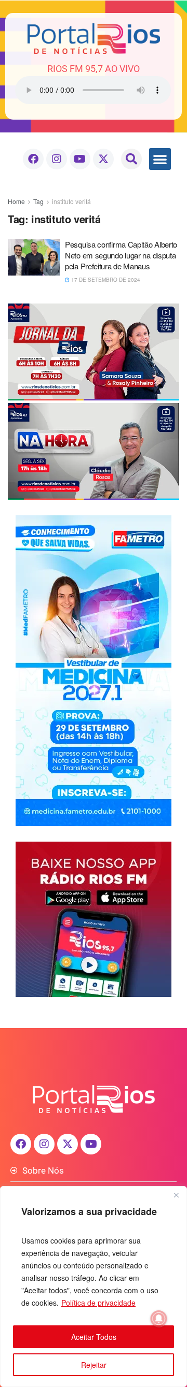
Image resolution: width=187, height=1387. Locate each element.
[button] (131, 159)
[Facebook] (33, 159)
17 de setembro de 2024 (105, 279)
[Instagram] (56, 159)
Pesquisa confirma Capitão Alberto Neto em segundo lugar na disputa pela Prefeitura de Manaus (121, 255)
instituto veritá (71, 201)
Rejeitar (93, 1365)
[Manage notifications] (159, 1318)
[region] (93, 1286)
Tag (38, 201)
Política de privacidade (98, 1302)
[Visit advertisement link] (93, 401)
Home (16, 201)
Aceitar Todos (93, 1337)
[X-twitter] (103, 159)
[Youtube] (80, 159)
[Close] (176, 1195)
